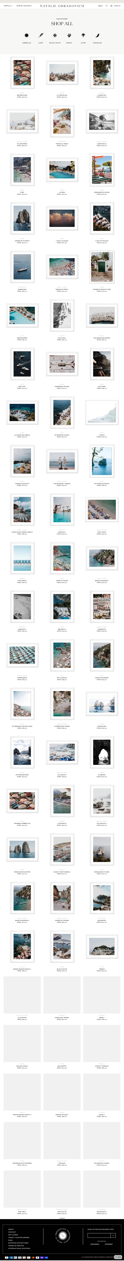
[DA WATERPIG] (22, 121)
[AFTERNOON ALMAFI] (62, 412)
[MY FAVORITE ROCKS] (101, 461)
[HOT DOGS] (101, 363)
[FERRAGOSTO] (22, 655)
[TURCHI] (101, 412)
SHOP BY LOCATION (18, 6)
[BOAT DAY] (22, 363)
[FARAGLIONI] (101, 703)
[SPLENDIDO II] (101, 1189)
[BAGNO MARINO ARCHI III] (22, 1092)
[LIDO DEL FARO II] (22, 1043)
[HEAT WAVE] (101, 509)
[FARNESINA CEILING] (62, 363)
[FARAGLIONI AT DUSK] (101, 849)
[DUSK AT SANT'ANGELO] (62, 849)
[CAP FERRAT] (22, 558)
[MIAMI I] (101, 995)
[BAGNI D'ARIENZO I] (101, 558)
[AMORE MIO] (22, 266)
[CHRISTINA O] (101, 121)
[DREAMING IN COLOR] (101, 169)
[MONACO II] (22, 606)
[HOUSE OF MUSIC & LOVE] (101, 266)
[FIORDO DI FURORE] (62, 897)
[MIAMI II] (101, 1092)
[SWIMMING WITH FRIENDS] (22, 1140)
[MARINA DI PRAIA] (62, 266)
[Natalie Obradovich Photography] (62, 6)
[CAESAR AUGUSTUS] (22, 461)
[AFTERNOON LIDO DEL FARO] (22, 703)
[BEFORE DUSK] (22, 72)
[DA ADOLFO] (62, 752)
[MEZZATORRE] (22, 315)
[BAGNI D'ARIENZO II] (22, 897)
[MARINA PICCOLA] (62, 1092)
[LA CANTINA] (22, 995)
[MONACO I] (62, 509)
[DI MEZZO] (101, 752)
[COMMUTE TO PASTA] (22, 218)
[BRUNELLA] (62, 606)
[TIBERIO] (101, 946)
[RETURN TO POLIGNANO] (101, 1237)
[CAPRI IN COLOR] (62, 558)
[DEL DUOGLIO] (62, 655)
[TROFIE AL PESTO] (62, 121)
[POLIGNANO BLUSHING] (101, 315)
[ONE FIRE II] (22, 1189)
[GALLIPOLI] (62, 315)
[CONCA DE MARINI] (101, 655)
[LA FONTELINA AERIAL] (22, 412)
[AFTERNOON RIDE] (22, 752)
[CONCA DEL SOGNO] (62, 995)
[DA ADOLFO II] (101, 800)
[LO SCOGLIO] (62, 800)
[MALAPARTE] (62, 1043)
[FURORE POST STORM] (62, 703)
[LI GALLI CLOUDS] (62, 218)
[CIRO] (22, 169)
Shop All (5, 6)
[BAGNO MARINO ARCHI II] (22, 946)
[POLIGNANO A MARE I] (101, 1140)
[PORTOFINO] (62, 1237)
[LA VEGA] (62, 169)
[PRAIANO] (62, 1140)
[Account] (111, 6)
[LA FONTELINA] (62, 72)
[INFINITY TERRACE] (101, 1043)
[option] (27, 37)
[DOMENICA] (101, 606)
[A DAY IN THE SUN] (101, 218)
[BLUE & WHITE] (62, 946)
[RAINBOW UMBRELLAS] (22, 800)
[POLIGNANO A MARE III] (22, 1237)
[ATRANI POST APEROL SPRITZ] (22, 509)
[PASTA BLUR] (62, 1189)
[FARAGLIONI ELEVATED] (22, 849)
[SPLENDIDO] (101, 897)
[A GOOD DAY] (101, 72)
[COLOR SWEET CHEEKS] (62, 461)
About (100, 6)
